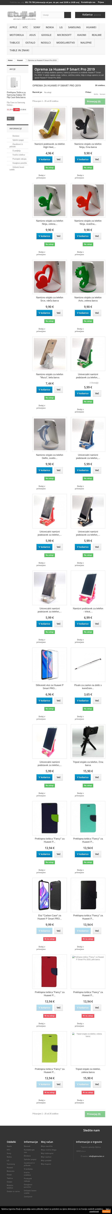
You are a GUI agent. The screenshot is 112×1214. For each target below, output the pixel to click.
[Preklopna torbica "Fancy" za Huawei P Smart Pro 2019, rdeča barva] (49, 971)
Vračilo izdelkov (18, 155)
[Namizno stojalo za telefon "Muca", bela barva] (49, 354)
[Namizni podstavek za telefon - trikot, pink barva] (88, 588)
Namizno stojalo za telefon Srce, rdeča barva (49, 299)
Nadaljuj (106, 1211)
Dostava (15, 136)
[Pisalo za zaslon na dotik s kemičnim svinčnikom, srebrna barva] (88, 664)
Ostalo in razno (13, 1191)
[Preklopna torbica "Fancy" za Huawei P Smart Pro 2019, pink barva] (88, 971)
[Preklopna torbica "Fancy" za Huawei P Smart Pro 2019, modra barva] (49, 818)
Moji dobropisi (47, 1153)
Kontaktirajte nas (88, 2)
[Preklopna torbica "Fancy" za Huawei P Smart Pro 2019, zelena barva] (49, 1048)
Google (46, 35)
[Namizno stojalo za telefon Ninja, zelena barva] (49, 200)
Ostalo (30, 42)
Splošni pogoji (18, 140)
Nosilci (46, 42)
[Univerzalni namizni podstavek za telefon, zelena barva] (88, 354)
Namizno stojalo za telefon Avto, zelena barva (87, 299)
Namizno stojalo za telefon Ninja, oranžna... (87, 222)
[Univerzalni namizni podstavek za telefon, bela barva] (49, 588)
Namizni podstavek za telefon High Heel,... (50, 145)
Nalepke (86, 42)
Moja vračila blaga (48, 1150)
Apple (13, 27)
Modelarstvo (65, 42)
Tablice (15, 42)
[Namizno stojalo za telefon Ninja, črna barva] (88, 123)
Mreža (96, 94)
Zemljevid (28, 1197)
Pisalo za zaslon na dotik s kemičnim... (88, 687)
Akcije (13, 69)
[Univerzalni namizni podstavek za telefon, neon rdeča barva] (49, 511)
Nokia (50, 27)
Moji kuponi (46, 1164)
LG (61, 27)
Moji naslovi (46, 1157)
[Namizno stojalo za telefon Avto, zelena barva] (88, 277)
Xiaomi (81, 35)
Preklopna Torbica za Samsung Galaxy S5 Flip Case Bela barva (16, 94)
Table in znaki (19, 50)
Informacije (16, 128)
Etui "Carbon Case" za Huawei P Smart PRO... (50, 917)
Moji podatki (46, 1160)
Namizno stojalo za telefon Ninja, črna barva (87, 145)
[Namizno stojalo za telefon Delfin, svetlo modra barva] (49, 434)
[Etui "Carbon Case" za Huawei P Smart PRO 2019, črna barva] (49, 895)
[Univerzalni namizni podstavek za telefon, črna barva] (88, 511)
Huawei (91, 27)
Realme (97, 35)
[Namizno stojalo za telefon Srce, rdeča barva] (49, 277)
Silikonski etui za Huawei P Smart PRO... (50, 687)
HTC (25, 27)
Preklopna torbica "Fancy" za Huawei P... (49, 840)
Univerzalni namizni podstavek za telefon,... (88, 376)
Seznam (102, 94)
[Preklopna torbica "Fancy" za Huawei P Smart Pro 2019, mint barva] (88, 818)
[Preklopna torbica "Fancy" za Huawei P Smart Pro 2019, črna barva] (88, 895)
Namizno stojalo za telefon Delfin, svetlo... (49, 456)
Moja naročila (46, 1146)
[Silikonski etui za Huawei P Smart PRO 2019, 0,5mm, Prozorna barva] (49, 664)
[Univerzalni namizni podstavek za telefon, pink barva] (49, 741)
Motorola (17, 35)
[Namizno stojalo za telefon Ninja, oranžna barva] (88, 200)
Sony (36, 27)
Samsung (74, 27)
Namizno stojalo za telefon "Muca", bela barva (49, 376)
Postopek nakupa (19, 159)
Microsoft (64, 35)
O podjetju (16, 151)
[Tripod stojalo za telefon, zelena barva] (88, 1048)
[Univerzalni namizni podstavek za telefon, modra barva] (88, 434)
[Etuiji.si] (22, 15)
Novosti (27, 1146)
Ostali (9, 1175)
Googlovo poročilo (19, 163)
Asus (32, 35)
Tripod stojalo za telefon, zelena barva (88, 1070)
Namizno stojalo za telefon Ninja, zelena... (49, 222)
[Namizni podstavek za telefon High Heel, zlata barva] (49, 123)
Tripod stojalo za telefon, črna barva (88, 763)
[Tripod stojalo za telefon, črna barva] (88, 741)
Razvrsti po (37, 92)
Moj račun (47, 1141)
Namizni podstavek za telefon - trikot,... (88, 610)
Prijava (101, 2)
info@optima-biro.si (96, 1156)
